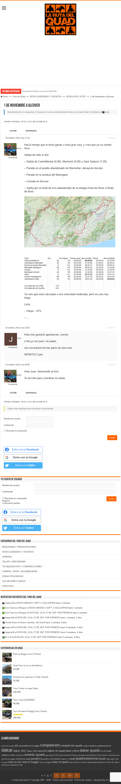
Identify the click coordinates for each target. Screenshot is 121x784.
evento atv (20, 755)
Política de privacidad (62, 780)
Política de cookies (83, 780)
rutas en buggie (30, 762)
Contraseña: (9, 425)
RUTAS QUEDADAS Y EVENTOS (45, 96)
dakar (7, 750)
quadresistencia (87, 758)
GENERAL (7, 557)
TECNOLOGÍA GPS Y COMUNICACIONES (22, 566)
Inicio (5, 96)
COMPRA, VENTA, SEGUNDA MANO (19, 571)
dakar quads (90, 750)
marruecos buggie (8, 759)
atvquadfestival (26, 746)
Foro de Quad (19, 96)
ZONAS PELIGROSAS (12, 576)
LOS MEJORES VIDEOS (14, 581)
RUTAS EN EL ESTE (76, 96)
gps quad (86, 755)
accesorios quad (7, 746)
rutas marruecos (74, 762)
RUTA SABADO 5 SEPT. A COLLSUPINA (36, 603)
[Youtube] (47, 775)
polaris (57, 759)
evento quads (35, 755)
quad (72, 758)
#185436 (112, 138)
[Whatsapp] (56, 775)
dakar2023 (42, 751)
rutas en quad (60, 762)
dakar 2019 (32, 751)
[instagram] (51, 775)
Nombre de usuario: (12, 419)
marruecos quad (23, 759)
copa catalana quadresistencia (97, 746)
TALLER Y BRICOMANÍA (14, 561)
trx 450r (107, 762)
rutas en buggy (45, 762)
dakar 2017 (19, 750)
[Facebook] (45, 775)
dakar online (72, 750)
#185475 (112, 328)
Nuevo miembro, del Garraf (32, 622)
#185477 (112, 365)
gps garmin (50, 755)
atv (16, 745)
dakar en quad (56, 750)
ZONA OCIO (8, 586)
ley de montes (102, 755)
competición (50, 745)
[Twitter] (70, 775)
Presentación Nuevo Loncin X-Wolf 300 (40, 91)
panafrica (36, 758)
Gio (107, 780)
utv (112, 762)
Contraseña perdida (11, 503)
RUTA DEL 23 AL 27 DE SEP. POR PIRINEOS (51, 613)
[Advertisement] (60, 59)
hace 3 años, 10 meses (88, 112)
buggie (36, 746)
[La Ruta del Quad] (60, 19)
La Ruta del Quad (20, 780)
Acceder (112, 438)
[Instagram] (77, 775)
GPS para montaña (62, 755)
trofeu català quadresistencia (93, 762)
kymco (93, 755)
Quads (102, 758)
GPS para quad (76, 755)
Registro (6, 501)
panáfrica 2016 (48, 759)
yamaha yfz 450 (16, 765)
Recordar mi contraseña (16, 431)
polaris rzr (65, 759)
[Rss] (42, 775)
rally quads (110, 759)
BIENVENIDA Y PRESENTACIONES (19, 547)
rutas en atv (14, 762)
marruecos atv (114, 755)
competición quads (71, 745)
